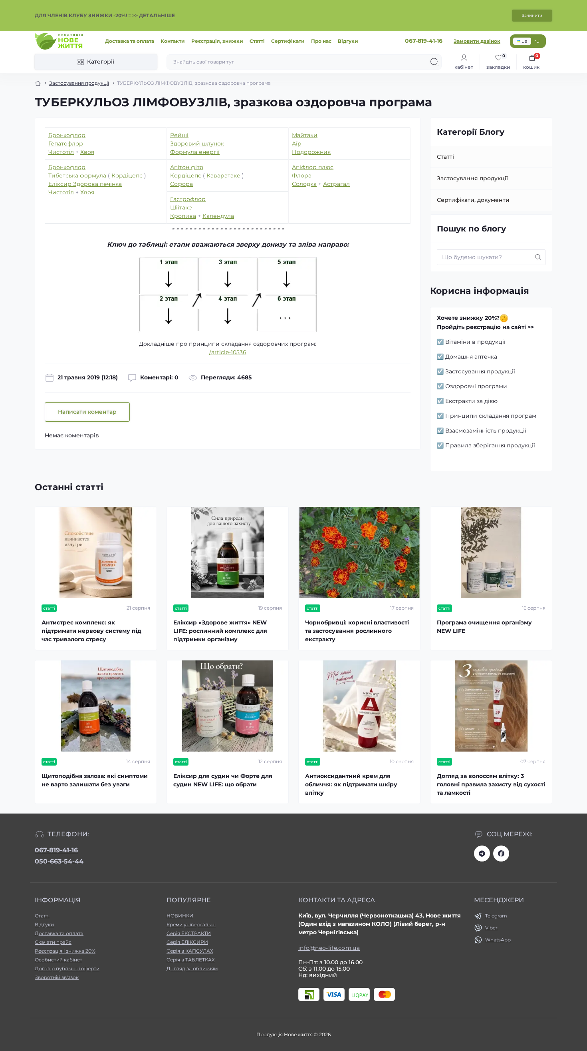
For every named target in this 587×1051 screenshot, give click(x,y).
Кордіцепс (127, 175)
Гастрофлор (188, 199)
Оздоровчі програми (476, 386)
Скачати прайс (53, 942)
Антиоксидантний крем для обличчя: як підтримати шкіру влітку (351, 784)
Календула (218, 215)
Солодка (304, 183)
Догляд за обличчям (192, 968)
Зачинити (532, 15)
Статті (257, 41)
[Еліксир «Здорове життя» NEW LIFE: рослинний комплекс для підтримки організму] (227, 552)
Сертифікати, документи (473, 199)
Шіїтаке (181, 207)
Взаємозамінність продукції (485, 430)
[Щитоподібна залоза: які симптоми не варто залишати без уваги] (96, 706)
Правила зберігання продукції (490, 445)
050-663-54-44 (59, 861)
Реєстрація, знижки (217, 41)
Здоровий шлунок (197, 143)
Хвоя (87, 152)
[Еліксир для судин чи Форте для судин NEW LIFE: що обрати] (227, 706)
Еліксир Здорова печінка (85, 183)
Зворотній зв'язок (57, 977)
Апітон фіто (186, 167)
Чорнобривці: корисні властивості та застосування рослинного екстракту (357, 631)
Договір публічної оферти (67, 968)
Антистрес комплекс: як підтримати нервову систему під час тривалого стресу (91, 631)
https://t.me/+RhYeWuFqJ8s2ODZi (482, 854)
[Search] (434, 62)
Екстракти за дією (471, 401)
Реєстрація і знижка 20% (65, 951)
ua (525, 41)
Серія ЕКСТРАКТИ (189, 933)
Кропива (183, 215)
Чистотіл (61, 152)
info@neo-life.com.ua (329, 947)
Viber (491, 928)
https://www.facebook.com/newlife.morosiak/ (501, 854)
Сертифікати (288, 41)
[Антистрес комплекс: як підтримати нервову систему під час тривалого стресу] (96, 552)
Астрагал (336, 183)
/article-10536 (227, 352)
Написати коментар (87, 411)
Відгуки (348, 41)
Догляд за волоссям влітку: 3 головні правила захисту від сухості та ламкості (491, 784)
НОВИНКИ (180, 916)
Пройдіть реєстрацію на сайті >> (485, 327)
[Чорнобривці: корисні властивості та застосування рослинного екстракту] (359, 552)
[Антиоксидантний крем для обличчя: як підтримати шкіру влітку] (359, 706)
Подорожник (311, 152)
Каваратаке (223, 175)
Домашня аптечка (471, 356)
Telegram (496, 916)
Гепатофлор (65, 143)
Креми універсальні (191, 924)
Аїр (296, 143)
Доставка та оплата (129, 41)
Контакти (173, 41)
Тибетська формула (77, 175)
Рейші (179, 135)
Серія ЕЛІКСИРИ (187, 942)
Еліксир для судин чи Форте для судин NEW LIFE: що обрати (222, 780)
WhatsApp (498, 940)
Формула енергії (195, 152)
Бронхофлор (66, 135)
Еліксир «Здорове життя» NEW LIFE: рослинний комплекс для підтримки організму (220, 631)
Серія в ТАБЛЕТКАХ (191, 960)
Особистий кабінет (58, 960)
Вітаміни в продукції (475, 341)
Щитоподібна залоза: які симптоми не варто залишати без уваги (95, 780)
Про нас (321, 41)
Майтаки (304, 135)
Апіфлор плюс (312, 167)
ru (536, 41)
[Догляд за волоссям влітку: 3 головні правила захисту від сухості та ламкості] (491, 706)
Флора (301, 175)
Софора (181, 183)
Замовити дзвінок (477, 41)
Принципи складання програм (490, 415)
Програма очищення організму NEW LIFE (484, 626)
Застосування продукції (79, 83)
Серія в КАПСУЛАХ (190, 951)
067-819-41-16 (56, 850)
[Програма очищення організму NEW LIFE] (491, 552)
